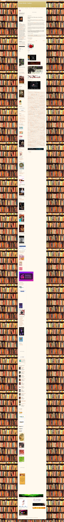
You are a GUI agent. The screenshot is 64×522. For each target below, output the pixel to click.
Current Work (36, 103)
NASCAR (35, 125)
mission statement (42, 123)
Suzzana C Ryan (42, 138)
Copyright (43, 102)
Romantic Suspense (38, 133)
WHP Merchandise (21, 173)
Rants (35, 130)
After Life (33, 93)
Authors (42, 95)
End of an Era (43, 105)
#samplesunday (30, 91)
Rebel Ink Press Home (22, 199)
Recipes (36, 131)
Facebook (20, 38)
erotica (42, 106)
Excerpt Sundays (31, 107)
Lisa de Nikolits (35, 121)
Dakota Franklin (40, 103)
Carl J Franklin (29, 99)
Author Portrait (39, 95)
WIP (39, 144)
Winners (33, 144)
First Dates (38, 108)
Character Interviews (29, 100)
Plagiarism (36, 128)
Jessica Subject (33, 117)
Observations (43, 126)
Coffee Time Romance (32, 101)
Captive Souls (21, 319)
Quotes (29, 130)
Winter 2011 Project (36, 144)
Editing (36, 105)
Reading (39, 130)
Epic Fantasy (29, 106)
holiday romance (43, 113)
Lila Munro (37, 120)
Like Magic (33, 120)
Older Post (44, 40)
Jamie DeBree (21, 321)
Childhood (39, 100)
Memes (41, 122)
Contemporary (30, 102)
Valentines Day (31, 142)
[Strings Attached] (20, 372)
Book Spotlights (37, 98)
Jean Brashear (38, 116)
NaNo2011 (43, 124)
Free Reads (38, 109)
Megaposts (34, 122)
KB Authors (29, 118)
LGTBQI (29, 120)
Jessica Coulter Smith (29, 117)
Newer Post (29, 40)
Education (41, 105)
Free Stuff (41, 109)
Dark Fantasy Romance (36, 104)
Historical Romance (33, 113)
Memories (28, 123)
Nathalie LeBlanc (38, 125)
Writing (41, 145)
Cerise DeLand (37, 99)
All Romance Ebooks (40, 93)
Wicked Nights (29, 144)
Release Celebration (30, 132)
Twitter (23, 38)
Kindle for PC (34, 22)
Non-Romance (37, 126)
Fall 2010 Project (33, 107)
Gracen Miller (42, 111)
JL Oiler (35, 117)
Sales (32, 134)
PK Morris (34, 128)
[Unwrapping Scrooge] (20, 368)
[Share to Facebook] (36, 35)
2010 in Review (29, 92)
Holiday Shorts (31, 114)
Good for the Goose (23, 393)
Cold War (36, 101)
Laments (34, 119)
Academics (44, 92)
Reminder (38, 132)
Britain (43, 98)
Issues (28, 116)
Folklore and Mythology (42, 108)
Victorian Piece (40, 142)
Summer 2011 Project (35, 138)
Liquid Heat (30, 121)
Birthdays (32, 96)
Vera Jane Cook (37, 142)
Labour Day (31, 119)
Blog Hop (41, 96)
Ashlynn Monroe (32, 95)
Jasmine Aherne (35, 116)
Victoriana (43, 142)
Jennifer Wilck (41, 116)
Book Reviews (33, 98)
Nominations (29, 126)
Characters (33, 100)
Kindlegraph (43, 118)
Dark (32, 104)
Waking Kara (38, 143)
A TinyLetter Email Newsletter (22, 111)
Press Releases (30, 129)
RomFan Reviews (42, 133)
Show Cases (31, 135)
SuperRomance (39, 138)
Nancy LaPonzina (37, 124)
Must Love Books (31, 124)
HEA (28, 113)
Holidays (39, 114)
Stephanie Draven (32, 137)
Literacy (39, 121)
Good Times (36, 111)
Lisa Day (32, 121)
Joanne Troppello (38, 117)
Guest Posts (31, 112)
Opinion (35, 127)
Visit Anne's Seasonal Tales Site (23, 44)
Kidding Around (34, 118)
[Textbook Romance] (20, 380)
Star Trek (29, 137)
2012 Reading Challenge (22, 359)
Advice (30, 93)
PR (44, 128)
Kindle (41, 118)
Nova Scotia (40, 126)
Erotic (36, 106)
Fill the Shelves (35, 108)
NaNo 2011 (40, 124)
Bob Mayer (42, 97)
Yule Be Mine (33, 146)
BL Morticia (35, 96)
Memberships (39, 122)
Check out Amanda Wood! (22, 73)
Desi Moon (31, 105)
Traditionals (41, 140)
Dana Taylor (31, 104)
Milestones (39, 123)
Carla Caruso (32, 99)
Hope (41, 114)
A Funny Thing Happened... (37, 92)
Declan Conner (29, 105)
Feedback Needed (32, 108)
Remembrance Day (35, 132)
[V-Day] (20, 383)
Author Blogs (36, 95)
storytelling (38, 137)
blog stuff (29, 97)
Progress (39, 129)
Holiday (39, 113)
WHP (43, 143)
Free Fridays (33, 109)
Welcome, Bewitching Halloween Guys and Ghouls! (22, 118)
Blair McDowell (38, 96)
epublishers (31, 106)
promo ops (42, 129)
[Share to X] (35, 35)
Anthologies (38, 94)
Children (41, 100)
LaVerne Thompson (39, 119)
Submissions (31, 138)
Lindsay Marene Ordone (41, 120)
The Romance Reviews (35, 139)
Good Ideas (33, 111)
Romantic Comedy (31, 133)
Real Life (42, 130)
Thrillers (42, 139)
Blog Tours (34, 97)
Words (33, 145)
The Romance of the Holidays (22, 116)
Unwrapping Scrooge (31, 141)
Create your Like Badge (24, 249)
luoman (33, 517)
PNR (38, 128)
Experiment (41, 107)
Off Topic (28, 127)
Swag (44, 138)
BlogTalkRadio (37, 97)
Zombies (36, 146)
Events (44, 106)
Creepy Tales (29, 103)
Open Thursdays (31, 127)
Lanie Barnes (36, 119)
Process (33, 129)
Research (43, 132)
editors (38, 105)
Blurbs (39, 97)
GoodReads (38, 111)
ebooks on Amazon (38, 19)
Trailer (43, 140)
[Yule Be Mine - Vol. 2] (20, 404)
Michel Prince (36, 123)
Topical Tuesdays (34, 140)
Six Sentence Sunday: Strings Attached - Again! (22, 121)
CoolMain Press (40, 102)
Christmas (44, 100)
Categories (35, 99)
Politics (41, 128)
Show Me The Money (35, 135)
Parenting (44, 127)
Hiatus (30, 113)
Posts (29, 51)
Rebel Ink (32, 131)
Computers (42, 101)
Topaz (31, 140)
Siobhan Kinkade (41, 135)
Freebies (43, 109)
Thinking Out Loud (39, 139)
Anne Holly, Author (25, 3)
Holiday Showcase (36, 114)
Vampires (34, 142)
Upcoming (37, 141)
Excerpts (36, 107)
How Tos (43, 114)
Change (40, 99)
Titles (29, 140)
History (37, 113)
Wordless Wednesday (30, 145)
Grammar (44, 111)
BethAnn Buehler (29, 96)
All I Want (35, 93)
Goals (39, 110)
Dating (42, 104)
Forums (30, 109)
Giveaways (35, 110)
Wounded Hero (38, 145)
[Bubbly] (20, 390)
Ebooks (33, 105)
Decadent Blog (21, 159)
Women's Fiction (43, 144)
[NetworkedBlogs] (22, 290)
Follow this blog (22, 291)
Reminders (41, 132)
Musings (28, 124)
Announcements (33, 94)
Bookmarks (40, 98)
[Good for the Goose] (20, 394)
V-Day (22, 382)
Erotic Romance (39, 106)
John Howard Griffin (42, 117)
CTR (30, 103)
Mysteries (34, 124)
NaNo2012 (28, 125)
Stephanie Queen (35, 137)
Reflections (43, 131)
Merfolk (33, 123)
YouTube (31, 146)
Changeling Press (43, 99)
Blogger (37, 517)
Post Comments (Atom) (32, 41)
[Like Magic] (20, 376)
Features (28, 108)
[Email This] (34, 35)
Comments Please (38, 101)
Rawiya (37, 130)
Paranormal (40, 127)
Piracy (30, 128)
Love (42, 121)
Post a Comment (30, 39)
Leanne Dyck (43, 119)
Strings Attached (42, 137)
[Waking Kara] (20, 387)
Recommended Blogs (40, 131)
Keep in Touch (31, 118)
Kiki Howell (39, 118)
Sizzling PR (41, 136)
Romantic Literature (34, 133)
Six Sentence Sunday (32, 136)
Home (36, 40)
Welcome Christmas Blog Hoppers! (22, 115)
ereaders (34, 106)
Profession (36, 129)
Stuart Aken (29, 138)
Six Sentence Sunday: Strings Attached (22, 120)
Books (42, 98)
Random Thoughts (32, 130)
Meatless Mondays (30, 122)
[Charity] (20, 398)
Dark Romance (40, 104)
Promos (44, 129)
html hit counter (30, 152)
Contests (34, 102)
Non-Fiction (34, 126)
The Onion (31, 139)
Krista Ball (29, 119)
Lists (37, 121)
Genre (29, 110)
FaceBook (43, 107)
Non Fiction (31, 126)
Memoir (43, 122)
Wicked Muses (21, 325)
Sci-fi (40, 134)
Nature (43, 125)
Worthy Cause (35, 145)
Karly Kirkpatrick (21, 323)
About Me (42, 92)
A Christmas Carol (32, 92)
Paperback (37, 127)
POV (43, 128)
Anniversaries (29, 94)
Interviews (35, 115)
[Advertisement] (22, 488)
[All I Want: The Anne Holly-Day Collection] (20, 401)
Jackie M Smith (31, 116)
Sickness (38, 135)
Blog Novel (44, 96)
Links (44, 120)
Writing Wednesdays (32, 145)
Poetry (39, 128)
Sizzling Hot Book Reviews (37, 136)
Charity (35, 100)
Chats (37, 100)
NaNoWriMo (31, 125)
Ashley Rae (29, 95)
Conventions (37, 102)
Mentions (31, 123)
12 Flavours (34, 91)
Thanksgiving (29, 139)
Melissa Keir (36, 122)
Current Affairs (33, 103)
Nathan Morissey (41, 125)
